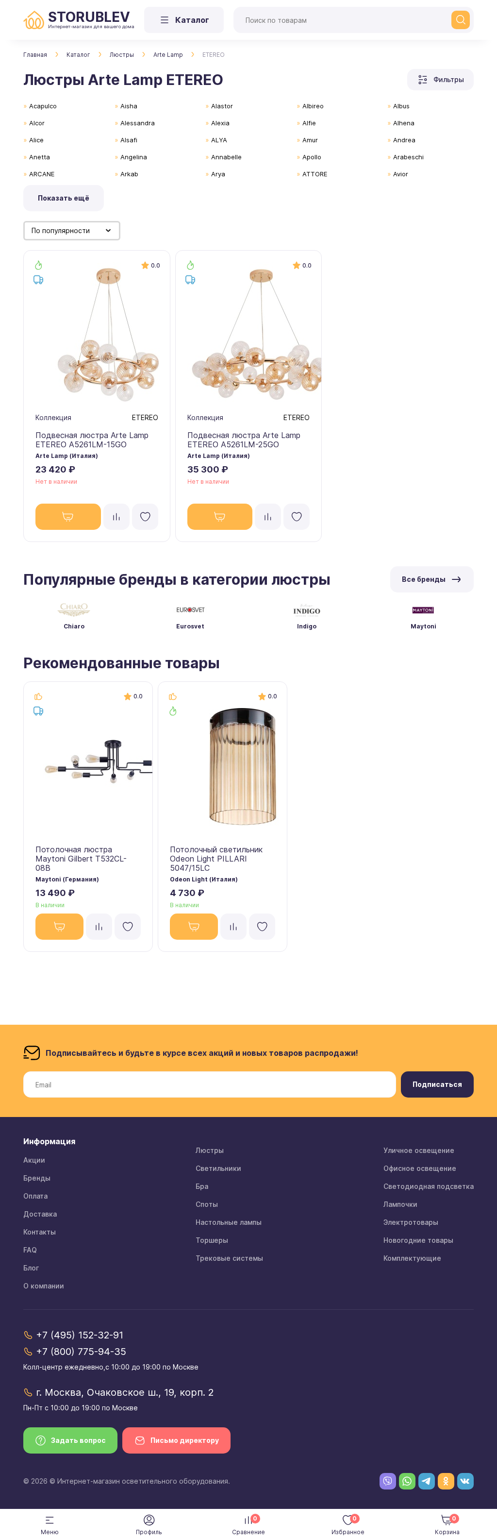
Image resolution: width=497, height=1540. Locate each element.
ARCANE (41, 174)
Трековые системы (229, 1258)
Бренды (36, 1178)
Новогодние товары (418, 1240)
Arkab (129, 174)
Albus (401, 106)
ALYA (219, 140)
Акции (34, 1160)
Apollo (311, 157)
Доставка (40, 1214)
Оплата (35, 1196)
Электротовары (410, 1222)
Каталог (78, 54)
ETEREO (145, 417)
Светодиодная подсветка (428, 1186)
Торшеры (212, 1240)
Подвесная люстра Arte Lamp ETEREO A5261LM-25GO (243, 439)
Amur (310, 140)
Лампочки (400, 1204)
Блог (31, 1268)
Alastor (222, 106)
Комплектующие (412, 1258)
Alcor (37, 123)
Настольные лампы (229, 1222)
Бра (202, 1186)
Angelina (133, 157)
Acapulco (43, 106)
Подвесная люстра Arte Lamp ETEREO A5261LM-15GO (92, 439)
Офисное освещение (419, 1168)
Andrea (404, 140)
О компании (43, 1286)
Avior (400, 174)
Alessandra (137, 123)
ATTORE (314, 174)
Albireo (313, 106)
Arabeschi (408, 157)
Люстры (122, 54)
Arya (218, 174)
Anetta (39, 157)
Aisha (128, 106)
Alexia (220, 123)
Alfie (309, 123)
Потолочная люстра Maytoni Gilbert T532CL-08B (81, 859)
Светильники (218, 1168)
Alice (36, 140)
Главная (35, 54)
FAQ (30, 1250)
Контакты (39, 1232)
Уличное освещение (418, 1150)
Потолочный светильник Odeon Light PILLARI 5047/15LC (216, 859)
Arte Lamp (168, 54)
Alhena (403, 123)
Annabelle (226, 157)
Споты (207, 1204)
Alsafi (128, 140)
